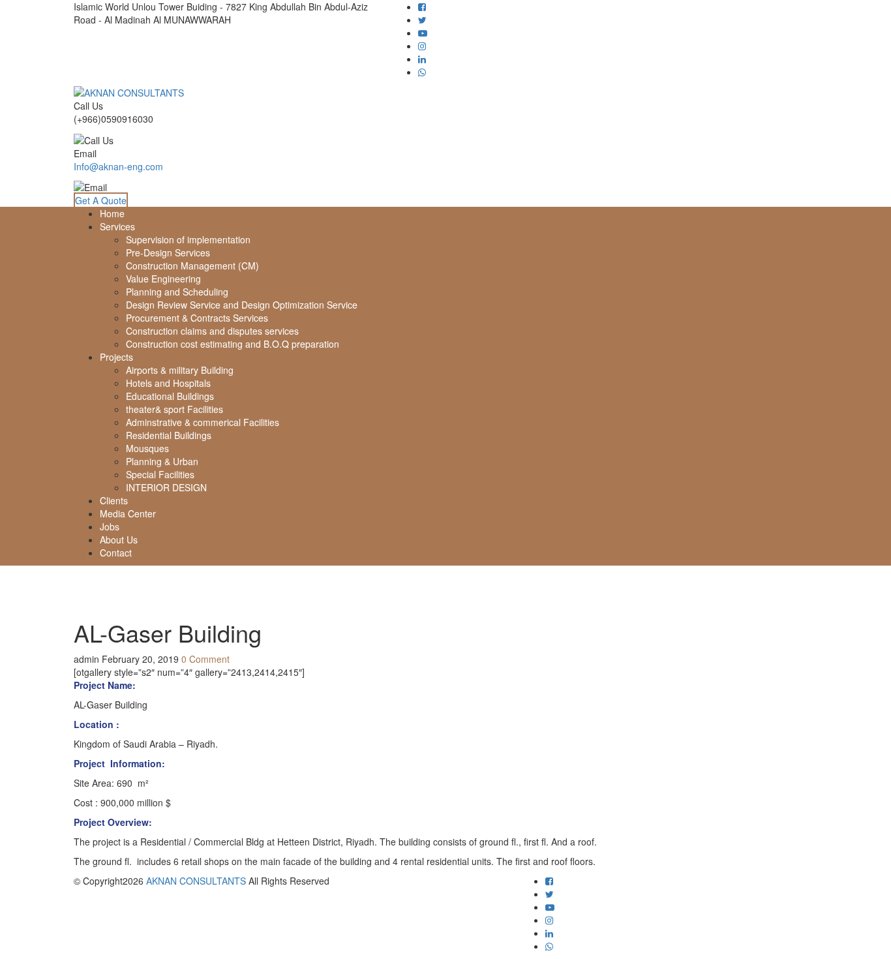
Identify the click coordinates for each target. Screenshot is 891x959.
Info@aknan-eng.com (118, 166)
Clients (114, 500)
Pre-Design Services (168, 252)
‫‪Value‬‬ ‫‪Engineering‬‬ (163, 278)
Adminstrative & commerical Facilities (202, 422)
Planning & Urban (162, 461)
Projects (116, 356)
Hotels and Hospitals (168, 382)
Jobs (109, 526)
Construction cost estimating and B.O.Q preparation (232, 343)
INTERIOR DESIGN (166, 487)
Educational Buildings (170, 396)
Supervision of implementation (188, 239)
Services (117, 226)
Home (112, 213)
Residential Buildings (168, 435)
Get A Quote (101, 200)
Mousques (147, 448)
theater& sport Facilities (174, 409)
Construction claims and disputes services (212, 330)
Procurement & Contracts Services (197, 317)
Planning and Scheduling (177, 291)
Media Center (128, 513)
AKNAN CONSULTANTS (196, 880)
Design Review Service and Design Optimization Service (241, 304)
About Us (119, 539)
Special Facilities (160, 474)
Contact (116, 552)
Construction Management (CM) (192, 265)
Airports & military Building (180, 369)
